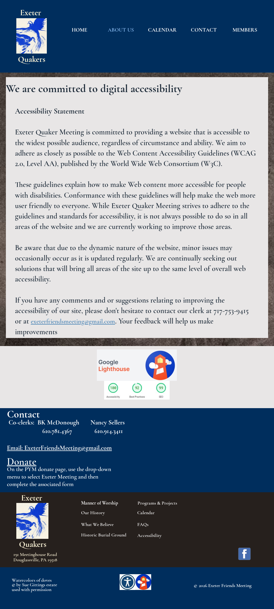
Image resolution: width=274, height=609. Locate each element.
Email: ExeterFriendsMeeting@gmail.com (59, 448)
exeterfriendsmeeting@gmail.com (73, 321)
